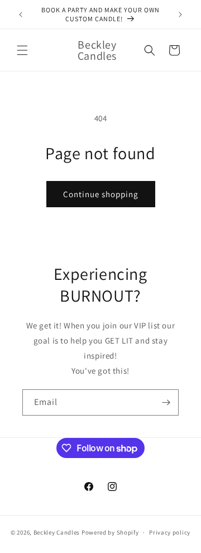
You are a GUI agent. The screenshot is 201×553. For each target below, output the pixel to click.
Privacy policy (169, 532)
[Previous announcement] (20, 14)
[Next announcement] (180, 14)
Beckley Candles (57, 532)
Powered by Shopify (110, 532)
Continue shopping (100, 194)
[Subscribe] (166, 402)
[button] (22, 50)
